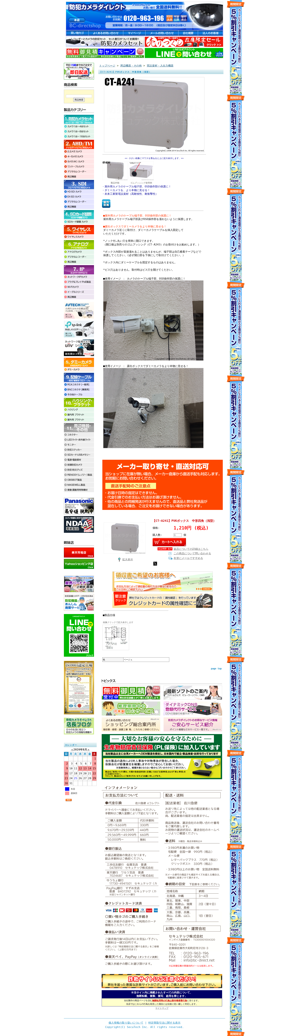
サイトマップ (161, 1008)
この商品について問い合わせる (192, 553)
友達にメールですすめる (188, 558)
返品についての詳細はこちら (191, 549)
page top (216, 668)
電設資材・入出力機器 (160, 65)
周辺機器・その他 (131, 65)
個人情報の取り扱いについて (126, 1022)
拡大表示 (127, 559)
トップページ (107, 65)
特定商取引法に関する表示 (164, 1022)
